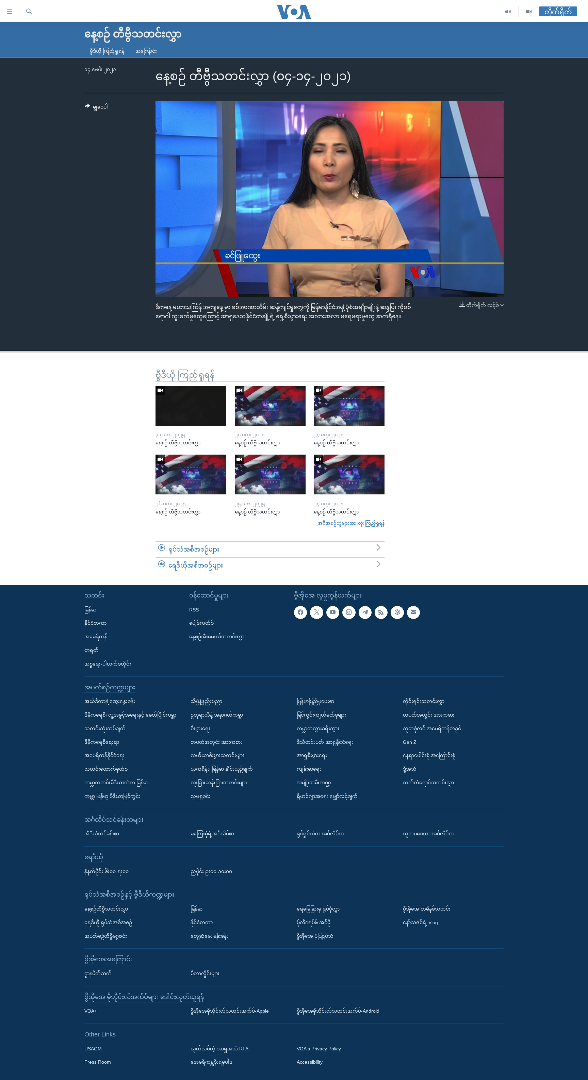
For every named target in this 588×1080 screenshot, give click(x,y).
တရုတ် (91, 650)
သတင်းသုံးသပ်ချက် (105, 728)
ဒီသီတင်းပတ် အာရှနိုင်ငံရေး (325, 742)
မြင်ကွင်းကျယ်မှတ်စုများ (321, 715)
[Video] (529, 11)
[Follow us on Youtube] (332, 612)
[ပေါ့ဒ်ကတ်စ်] (397, 612)
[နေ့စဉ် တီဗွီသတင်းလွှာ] (191, 406)
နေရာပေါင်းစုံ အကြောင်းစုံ (429, 755)
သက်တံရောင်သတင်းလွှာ (428, 782)
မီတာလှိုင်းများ (205, 973)
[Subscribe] (413, 612)
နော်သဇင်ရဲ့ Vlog (420, 922)
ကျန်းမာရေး (309, 769)
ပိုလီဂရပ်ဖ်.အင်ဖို (313, 922)
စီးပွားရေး (200, 728)
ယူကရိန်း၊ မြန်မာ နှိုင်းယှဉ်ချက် (222, 769)
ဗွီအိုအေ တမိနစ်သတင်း (427, 909)
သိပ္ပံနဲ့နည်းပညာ (206, 701)
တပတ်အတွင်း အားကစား (216, 742)
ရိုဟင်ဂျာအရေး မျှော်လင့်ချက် (327, 796)
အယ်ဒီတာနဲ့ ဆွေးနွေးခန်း (109, 701)
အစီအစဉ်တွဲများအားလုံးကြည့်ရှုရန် (351, 523)
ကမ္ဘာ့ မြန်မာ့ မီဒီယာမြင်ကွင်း (112, 796)
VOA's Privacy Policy (319, 1048)
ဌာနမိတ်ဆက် (98, 973)
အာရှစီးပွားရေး (312, 755)
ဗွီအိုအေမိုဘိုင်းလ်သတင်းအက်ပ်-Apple (230, 1011)
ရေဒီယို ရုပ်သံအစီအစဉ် (108, 922)
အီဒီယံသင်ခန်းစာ (101, 833)
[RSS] (381, 612)
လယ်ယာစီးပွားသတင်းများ (217, 755)
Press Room (97, 1062)
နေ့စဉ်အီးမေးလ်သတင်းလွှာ (216, 636)
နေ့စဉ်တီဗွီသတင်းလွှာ (106, 909)
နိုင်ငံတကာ (95, 623)
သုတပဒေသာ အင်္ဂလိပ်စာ (428, 833)
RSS (194, 609)
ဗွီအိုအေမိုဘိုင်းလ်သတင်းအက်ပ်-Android (338, 1011)
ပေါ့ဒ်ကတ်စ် (201, 623)
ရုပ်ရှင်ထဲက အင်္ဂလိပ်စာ (320, 833)
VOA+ (90, 1011)
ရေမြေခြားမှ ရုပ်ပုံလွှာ (318, 909)
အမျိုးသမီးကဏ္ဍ (314, 782)
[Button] (96, 108)
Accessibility (310, 1062)
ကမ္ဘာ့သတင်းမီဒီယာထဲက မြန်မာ (116, 782)
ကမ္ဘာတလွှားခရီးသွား (318, 728)
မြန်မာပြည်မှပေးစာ (315, 701)
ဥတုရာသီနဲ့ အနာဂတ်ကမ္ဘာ (217, 715)
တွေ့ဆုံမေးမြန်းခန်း (209, 936)
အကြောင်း (146, 51)
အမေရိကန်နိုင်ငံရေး (104, 755)
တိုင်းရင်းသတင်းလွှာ (423, 701)
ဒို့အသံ (409, 769)
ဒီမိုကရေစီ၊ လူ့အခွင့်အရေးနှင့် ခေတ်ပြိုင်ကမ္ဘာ (130, 715)
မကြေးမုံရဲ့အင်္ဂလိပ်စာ (212, 833)
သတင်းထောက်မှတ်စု (106, 769)
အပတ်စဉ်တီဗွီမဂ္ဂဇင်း (105, 936)
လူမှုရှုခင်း (201, 796)
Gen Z (409, 742)
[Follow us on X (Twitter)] (316, 612)
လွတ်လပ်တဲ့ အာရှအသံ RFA (219, 1048)
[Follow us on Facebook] (300, 612)
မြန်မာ (90, 609)
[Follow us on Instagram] (348, 612)
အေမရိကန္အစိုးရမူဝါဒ (211, 1062)
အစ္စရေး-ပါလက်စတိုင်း (107, 664)
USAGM (93, 1048)
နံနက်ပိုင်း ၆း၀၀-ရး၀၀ (106, 871)
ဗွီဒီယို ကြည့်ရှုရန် (107, 51)
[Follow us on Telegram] (365, 612)
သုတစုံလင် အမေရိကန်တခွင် (432, 728)
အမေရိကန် (95, 636)
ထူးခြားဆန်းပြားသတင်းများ (219, 782)
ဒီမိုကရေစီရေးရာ (101, 742)
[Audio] (508, 11)
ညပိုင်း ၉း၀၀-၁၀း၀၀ (211, 871)
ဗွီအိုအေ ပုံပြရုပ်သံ (315, 936)
